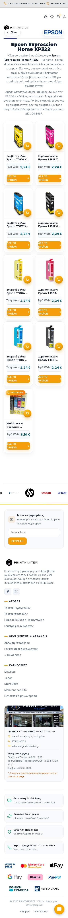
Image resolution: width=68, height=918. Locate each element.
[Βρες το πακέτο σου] (46, 17)
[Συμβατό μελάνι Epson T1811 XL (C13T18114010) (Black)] (49, 220)
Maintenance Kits (15, 689)
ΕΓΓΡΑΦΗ (17, 541)
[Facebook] (7, 591)
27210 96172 (19, 741)
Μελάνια (10, 671)
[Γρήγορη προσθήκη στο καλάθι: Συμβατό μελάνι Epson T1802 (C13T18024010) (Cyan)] (27, 346)
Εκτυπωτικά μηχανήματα (20, 695)
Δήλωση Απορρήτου (17, 642)
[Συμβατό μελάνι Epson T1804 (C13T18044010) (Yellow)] (18, 287)
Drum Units (11, 683)
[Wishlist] (52, 17)
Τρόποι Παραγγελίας (17, 607)
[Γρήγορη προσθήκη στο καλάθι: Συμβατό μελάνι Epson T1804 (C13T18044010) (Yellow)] (27, 280)
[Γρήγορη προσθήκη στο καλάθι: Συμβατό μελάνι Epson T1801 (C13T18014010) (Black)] (59, 346)
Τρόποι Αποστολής (16, 613)
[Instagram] (16, 591)
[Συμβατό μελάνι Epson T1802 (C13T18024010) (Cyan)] (18, 354)
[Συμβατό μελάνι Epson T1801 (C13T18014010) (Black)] (49, 354)
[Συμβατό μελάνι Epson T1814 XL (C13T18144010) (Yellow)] (18, 153)
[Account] (64, 17)
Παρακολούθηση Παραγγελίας (24, 619)
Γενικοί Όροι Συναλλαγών (21, 648)
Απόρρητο (25, 911)
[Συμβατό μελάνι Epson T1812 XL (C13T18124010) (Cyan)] (18, 220)
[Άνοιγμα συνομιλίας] (59, 909)
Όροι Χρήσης (12, 654)
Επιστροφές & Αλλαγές (19, 625)
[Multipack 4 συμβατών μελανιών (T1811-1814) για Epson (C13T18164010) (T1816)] (18, 420)
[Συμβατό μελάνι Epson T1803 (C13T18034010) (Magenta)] (49, 287)
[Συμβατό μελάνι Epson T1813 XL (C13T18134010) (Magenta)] (49, 153)
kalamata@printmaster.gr (25, 746)
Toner (8, 677)
